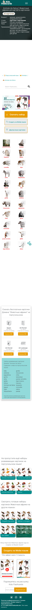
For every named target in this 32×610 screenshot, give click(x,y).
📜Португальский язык (11, 75)
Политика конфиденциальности (10, 600)
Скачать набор (17, 114)
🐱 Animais (23, 75)
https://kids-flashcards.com (13, 605)
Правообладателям (6, 603)
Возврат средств (16, 602)
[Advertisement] (16, 56)
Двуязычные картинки (17, 130)
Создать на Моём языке (17, 122)
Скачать (8, 334)
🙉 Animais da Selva (9, 80)
